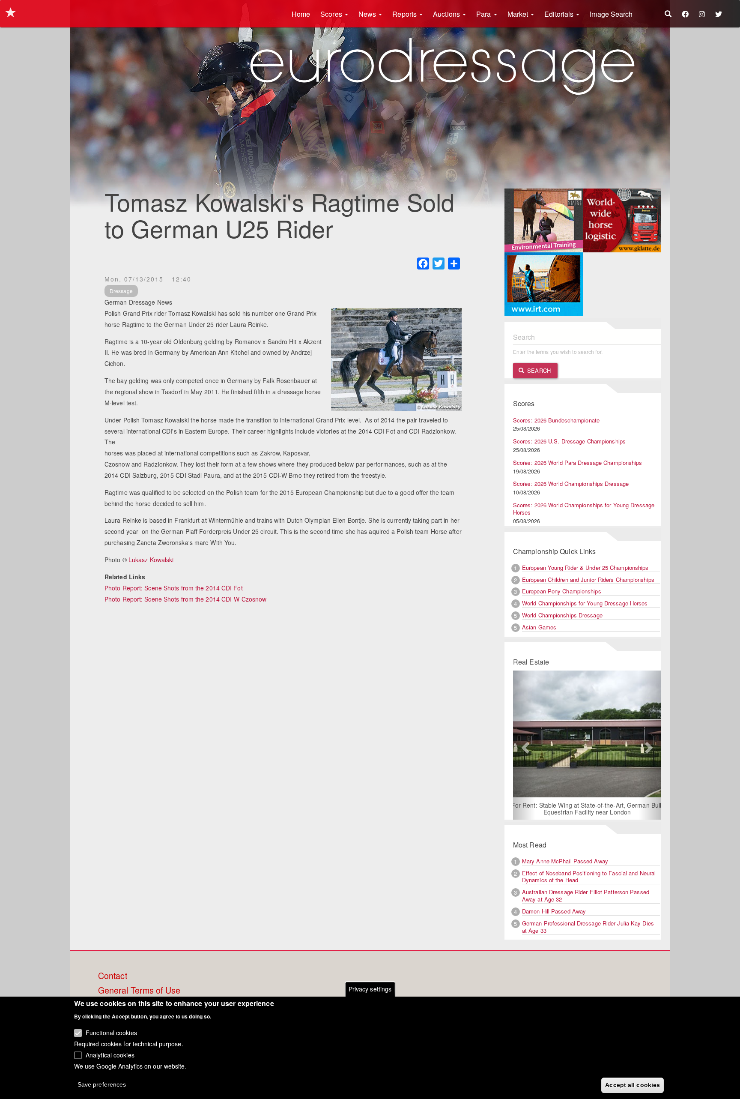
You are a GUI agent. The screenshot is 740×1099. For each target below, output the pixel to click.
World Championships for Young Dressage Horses (585, 603)
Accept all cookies (632, 1084)
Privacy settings (370, 989)
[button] (524, 745)
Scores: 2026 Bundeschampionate (556, 420)
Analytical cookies (110, 1054)
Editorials (559, 14)
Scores (332, 14)
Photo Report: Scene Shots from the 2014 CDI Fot (173, 588)
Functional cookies (111, 1032)
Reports (405, 14)
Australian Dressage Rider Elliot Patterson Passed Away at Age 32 (585, 895)
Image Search (611, 14)
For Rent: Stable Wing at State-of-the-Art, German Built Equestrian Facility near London (587, 808)
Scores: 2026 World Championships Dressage (571, 483)
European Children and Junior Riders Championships (588, 579)
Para (484, 14)
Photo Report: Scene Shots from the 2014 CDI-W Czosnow (185, 599)
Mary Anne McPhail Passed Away (565, 861)
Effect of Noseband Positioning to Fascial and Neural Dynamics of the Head (589, 876)
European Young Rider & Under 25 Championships (585, 567)
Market (518, 14)
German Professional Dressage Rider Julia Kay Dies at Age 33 (588, 926)
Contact (112, 976)
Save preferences (102, 1084)
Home (301, 14)
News (368, 14)
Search (538, 370)
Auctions (447, 14)
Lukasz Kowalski (151, 559)
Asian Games (539, 627)
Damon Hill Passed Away (554, 911)
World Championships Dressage (562, 615)
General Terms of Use (139, 990)
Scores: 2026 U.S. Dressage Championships (569, 441)
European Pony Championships (561, 591)
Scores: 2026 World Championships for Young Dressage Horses (583, 508)
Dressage (121, 290)
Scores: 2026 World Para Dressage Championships (577, 462)
